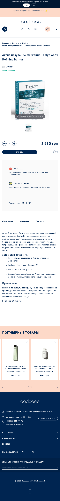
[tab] (7, 221)
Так (26, 5)
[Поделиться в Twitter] (23, 203)
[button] (37, 29)
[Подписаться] (57, 467)
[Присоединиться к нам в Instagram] (33, 452)
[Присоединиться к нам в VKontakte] (23, 452)
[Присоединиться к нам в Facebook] (28, 452)
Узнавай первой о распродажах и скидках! (23, 462)
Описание (7, 221)
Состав (40, 221)
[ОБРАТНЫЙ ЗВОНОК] (4, 29)
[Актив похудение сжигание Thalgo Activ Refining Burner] (28, 128)
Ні (34, 5)
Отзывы (24, 221)
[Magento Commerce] (31, 22)
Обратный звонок (48, 418)
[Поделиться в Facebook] (26, 203)
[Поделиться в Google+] (30, 203)
